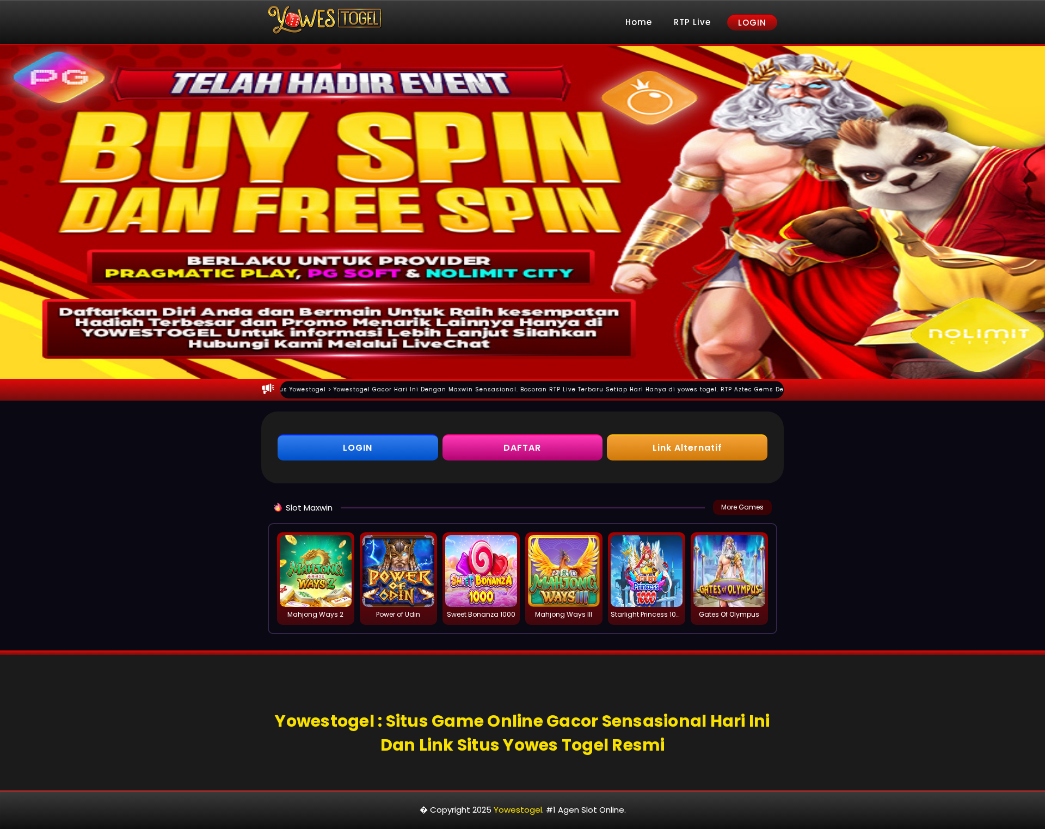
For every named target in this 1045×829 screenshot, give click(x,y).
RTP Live (692, 22)
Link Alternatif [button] (687, 447)
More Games (742, 507)
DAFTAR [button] (522, 447)
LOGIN (752, 22)
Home (638, 22)
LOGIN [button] (357, 447)
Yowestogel (518, 809)
